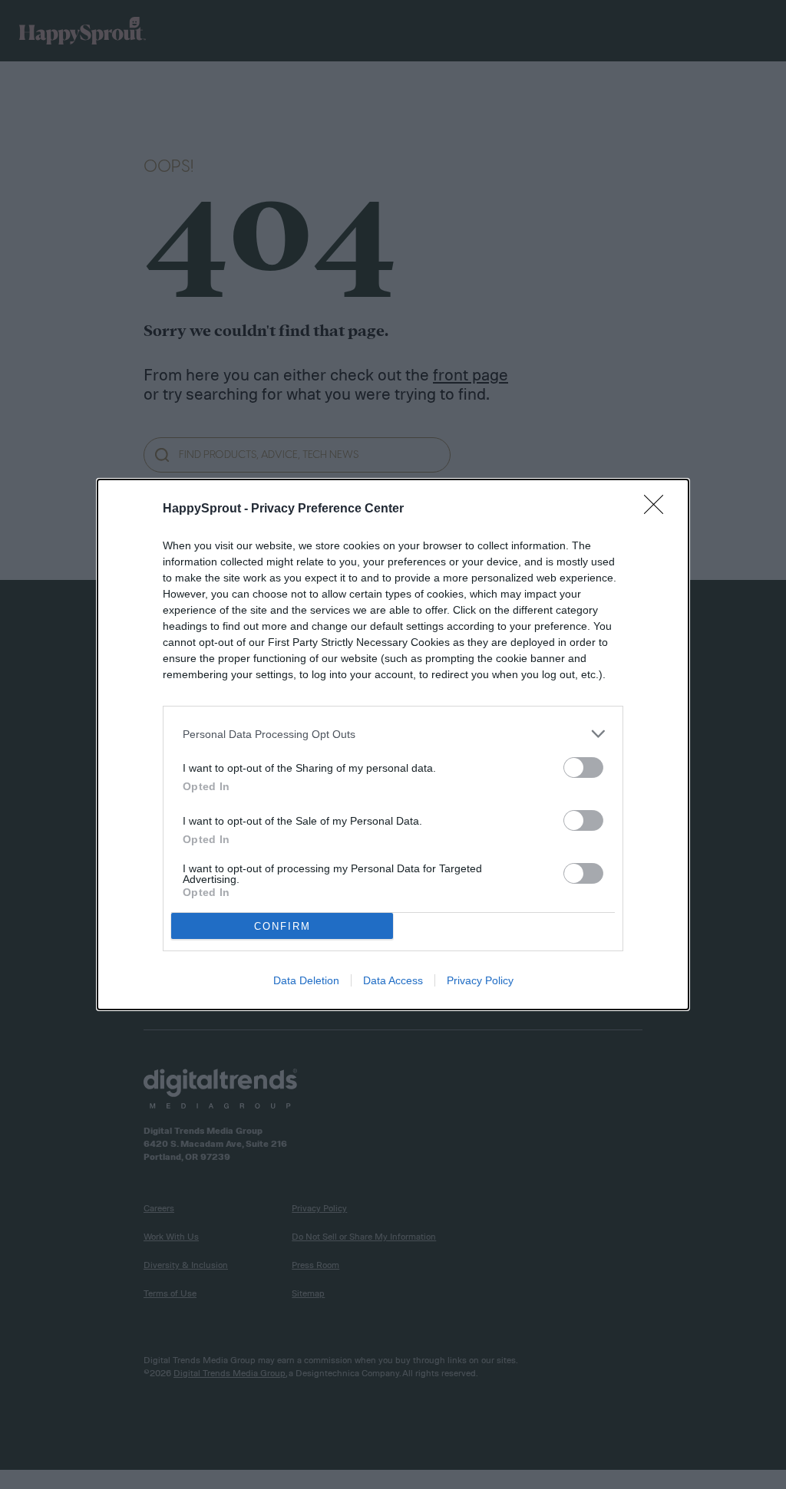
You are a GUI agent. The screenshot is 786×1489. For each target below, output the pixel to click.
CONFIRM (282, 926)
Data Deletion (306, 980)
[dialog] (393, 744)
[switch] (583, 767)
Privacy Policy (480, 980)
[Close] (658, 509)
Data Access (393, 980)
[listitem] (393, 734)
